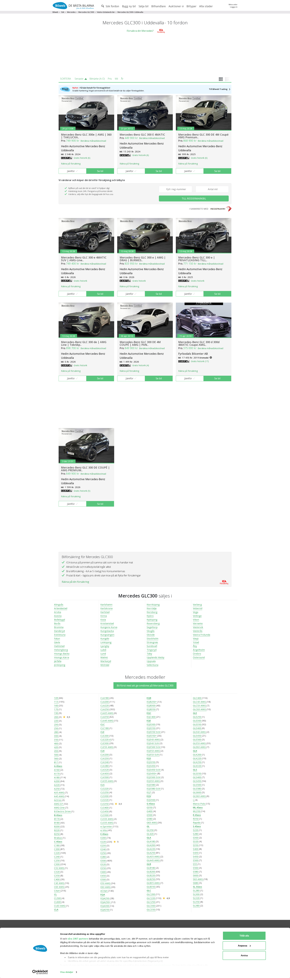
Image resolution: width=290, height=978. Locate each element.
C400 (57, 879)
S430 (196, 852)
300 (56, 735)
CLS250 (104, 792)
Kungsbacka (107, 630)
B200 (57, 826)
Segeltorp (152, 627)
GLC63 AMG (199, 709)
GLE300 (197, 720)
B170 (57, 818)
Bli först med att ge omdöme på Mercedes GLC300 (145, 685)
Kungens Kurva (108, 627)
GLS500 (197, 784)
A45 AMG (59, 796)
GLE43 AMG (199, 731)
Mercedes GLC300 (86, 12)
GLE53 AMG (199, 743)
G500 (150, 814)
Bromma (58, 627)
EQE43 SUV (153, 743)
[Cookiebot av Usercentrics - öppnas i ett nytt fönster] (40, 972)
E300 (103, 860)
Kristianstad (107, 623)
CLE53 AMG (107, 746)
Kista (103, 619)
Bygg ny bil (129, 6)
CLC (102, 724)
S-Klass (197, 826)
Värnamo (198, 623)
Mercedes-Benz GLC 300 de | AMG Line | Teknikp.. (83, 343)
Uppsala (151, 661)
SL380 (196, 905)
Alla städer (206, 6)
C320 (57, 871)
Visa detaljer (66, 972)
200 (56, 716)
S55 (195, 864)
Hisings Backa (61, 653)
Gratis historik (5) (82, 490)
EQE (149, 720)
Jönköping (59, 664)
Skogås (151, 630)
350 (56, 739)
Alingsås (58, 604)
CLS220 (104, 788)
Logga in (233, 7)
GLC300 (151, 905)
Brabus (58, 837)
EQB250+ (152, 701)
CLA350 (104, 716)
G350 (150, 807)
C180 (57, 845)
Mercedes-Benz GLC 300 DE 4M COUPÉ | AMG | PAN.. (140, 343)
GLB (149, 864)
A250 (57, 788)
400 (56, 743)
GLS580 (197, 788)
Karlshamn (106, 604)
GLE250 (197, 716)
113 (56, 701)
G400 (150, 811)
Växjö (196, 638)
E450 (103, 875)
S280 (196, 833)
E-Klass (104, 833)
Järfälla (57, 661)
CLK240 (104, 762)
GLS (195, 769)
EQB (149, 697)
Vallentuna (152, 664)
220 (56, 720)
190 (56, 713)
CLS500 (104, 815)
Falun (57, 638)
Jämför (71, 171)
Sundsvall (152, 645)
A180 (57, 777)
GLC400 (197, 697)
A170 (57, 773)
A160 (57, 769)
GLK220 (197, 758)
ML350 (197, 811)
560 (56, 758)
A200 (57, 781)
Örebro (197, 653)
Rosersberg (153, 623)
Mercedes (71, 12)
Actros (58, 799)
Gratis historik (80, 280)
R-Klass (197, 814)
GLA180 (151, 841)
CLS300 (104, 796)
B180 (57, 822)
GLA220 (151, 848)
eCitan (104, 890)
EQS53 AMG (153, 780)
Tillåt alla (244, 935)
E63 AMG (105, 886)
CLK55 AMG (107, 780)
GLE (195, 713)
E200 (103, 837)
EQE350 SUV (154, 731)
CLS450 (104, 811)
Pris (110, 78)
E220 (103, 841)
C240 (57, 856)
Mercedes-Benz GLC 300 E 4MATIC (142, 134)
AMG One (59, 807)
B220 (57, 830)
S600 (196, 875)
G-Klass (151, 803)
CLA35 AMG (107, 713)
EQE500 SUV (154, 746)
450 (56, 750)
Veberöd (197, 608)
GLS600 (197, 792)
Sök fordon (112, 6)
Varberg (197, 604)
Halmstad (59, 645)
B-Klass (58, 815)
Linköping (105, 642)
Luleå (103, 649)
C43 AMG (59, 883)
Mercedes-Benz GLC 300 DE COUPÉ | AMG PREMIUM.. (85, 469)
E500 (103, 879)
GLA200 (151, 845)
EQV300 (151, 799)
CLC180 (104, 728)
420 (56, 747)
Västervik (198, 627)
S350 (196, 845)
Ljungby (104, 645)
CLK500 (104, 777)
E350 (103, 868)
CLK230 (104, 758)
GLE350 (197, 724)
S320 (196, 841)
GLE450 (197, 735)
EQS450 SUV (154, 769)
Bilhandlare (158, 6)
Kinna (103, 615)
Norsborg (152, 611)
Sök (62, 12)
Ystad (196, 642)
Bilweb (55, 12)
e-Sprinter (106, 826)
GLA (149, 837)
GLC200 (151, 894)
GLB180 (151, 867)
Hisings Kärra (61, 657)
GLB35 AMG (153, 882)
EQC (149, 713)
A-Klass (58, 766)
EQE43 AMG (153, 739)
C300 (57, 864)
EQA (102, 894)
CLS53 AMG (107, 818)
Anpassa (242, 945)
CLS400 (104, 807)
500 (56, 754)
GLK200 (197, 754)
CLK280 (104, 765)
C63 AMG (59, 886)
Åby (195, 645)
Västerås (197, 630)
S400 (196, 848)
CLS (102, 784)
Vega (195, 611)
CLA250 (104, 709)
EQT (149, 792)
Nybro (150, 615)
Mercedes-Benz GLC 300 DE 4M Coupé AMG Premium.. (203, 136)
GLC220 (151, 898)
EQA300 (105, 905)
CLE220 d (105, 739)
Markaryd (105, 661)
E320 (103, 864)
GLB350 (151, 886)
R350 (196, 818)
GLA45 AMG (153, 860)
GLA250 (151, 852)
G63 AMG (152, 822)
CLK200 (104, 754)
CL (55, 894)
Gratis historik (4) (140, 365)
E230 (103, 845)
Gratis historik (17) (200, 361)
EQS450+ (152, 773)
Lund (103, 653)
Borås (57, 623)
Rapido (197, 822)
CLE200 (104, 735)
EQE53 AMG (153, 750)
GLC (149, 890)
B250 (57, 833)
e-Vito (104, 830)
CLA (56, 909)
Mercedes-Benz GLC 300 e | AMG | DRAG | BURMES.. (143, 259)
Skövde (151, 634)
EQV (149, 796)
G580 (150, 818)
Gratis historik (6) (82, 157)
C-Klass (58, 841)
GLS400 (197, 777)
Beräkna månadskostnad (93, 140)
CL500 (57, 898)
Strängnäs (152, 642)
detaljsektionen (162, 965)
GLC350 (151, 909)
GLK (195, 750)
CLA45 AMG (107, 720)
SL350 (196, 901)
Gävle (57, 642)
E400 (103, 871)
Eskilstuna (59, 634)
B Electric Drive (62, 811)
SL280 (196, 890)
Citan (57, 890)
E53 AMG (105, 883)
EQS (149, 758)
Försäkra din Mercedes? (140, 30)
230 (56, 724)
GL (148, 826)
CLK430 (104, 773)
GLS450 (197, 780)
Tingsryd (151, 649)
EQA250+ (105, 902)
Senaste (79, 78)
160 (56, 705)
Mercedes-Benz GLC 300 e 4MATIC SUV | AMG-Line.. (83, 259)
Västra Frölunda (201, 634)
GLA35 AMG (153, 856)
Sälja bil (143, 6)
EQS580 (151, 784)
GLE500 (197, 739)
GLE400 (197, 728)
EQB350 (151, 709)
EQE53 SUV (153, 754)
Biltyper (191, 6)
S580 (196, 871)
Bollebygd (59, 619)
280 (56, 732)
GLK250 (197, 762)
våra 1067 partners (78, 938)
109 (56, 697)
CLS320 (104, 799)
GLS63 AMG (199, 796)
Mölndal (104, 664)
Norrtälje (152, 608)
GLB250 (151, 879)
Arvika (57, 611)
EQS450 (151, 765)
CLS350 (104, 803)
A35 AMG (59, 792)
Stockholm (152, 638)
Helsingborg (61, 649)
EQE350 (151, 728)
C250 (57, 860)
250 (56, 728)
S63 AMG (198, 879)
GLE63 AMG (199, 746)
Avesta (57, 615)
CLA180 (104, 697)
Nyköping (152, 619)
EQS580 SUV (154, 788)
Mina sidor (233, 4)
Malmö (104, 657)
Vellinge (197, 615)
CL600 (57, 901)
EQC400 (151, 716)
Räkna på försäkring (71, 163)
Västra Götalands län (106, 12)
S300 (196, 837)
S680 (196, 882)
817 (56, 762)
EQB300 (151, 705)
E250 (103, 852)
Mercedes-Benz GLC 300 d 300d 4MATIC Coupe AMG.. (198, 343)
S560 (196, 867)
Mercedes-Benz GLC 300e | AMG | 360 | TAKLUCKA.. (86, 136)
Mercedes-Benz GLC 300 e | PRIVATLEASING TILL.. (196, 259)
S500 (196, 860)
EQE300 (151, 724)
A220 (57, 784)
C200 (57, 849)
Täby (149, 653)
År (122, 78)
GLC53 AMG (199, 705)
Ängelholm (199, 649)
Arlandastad (60, 608)
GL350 (150, 830)
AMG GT (59, 803)
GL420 (150, 833)
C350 (57, 875)
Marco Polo (199, 803)
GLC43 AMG (199, 701)
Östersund (199, 657)
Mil (116, 78)
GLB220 (151, 875)
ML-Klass (198, 807)
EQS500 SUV (154, 777)
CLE (102, 731)
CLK (102, 750)
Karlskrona (106, 608)
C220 (57, 852)
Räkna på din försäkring (75, 581)
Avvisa (244, 955)
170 (56, 709)
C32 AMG (59, 867)
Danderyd (59, 630)
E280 (103, 856)
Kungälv (104, 638)
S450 (196, 856)
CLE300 (104, 743)
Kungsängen (107, 634)
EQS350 (151, 762)
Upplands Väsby (155, 657)
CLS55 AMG (107, 822)
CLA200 (104, 701)
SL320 (196, 897)
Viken (196, 619)
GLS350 (197, 773)
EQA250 (105, 898)
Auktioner (175, 6)
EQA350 (105, 909)
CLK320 (104, 769)
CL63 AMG (60, 905)
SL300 (196, 894)
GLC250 (151, 901)
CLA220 (104, 705)
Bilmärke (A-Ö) (97, 78)
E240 (103, 849)
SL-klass (197, 886)
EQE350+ (152, 735)
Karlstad (105, 611)
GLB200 (151, 871)
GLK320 (197, 765)
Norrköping (153, 604)
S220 (196, 830)
